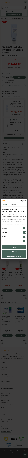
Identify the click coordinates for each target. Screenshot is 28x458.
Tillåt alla (14, 247)
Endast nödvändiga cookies (14, 256)
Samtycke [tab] (5, 204)
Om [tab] (23, 204)
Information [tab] (14, 204)
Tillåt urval (14, 251)
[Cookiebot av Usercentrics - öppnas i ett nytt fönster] (20, 201)
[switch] (24, 232)
